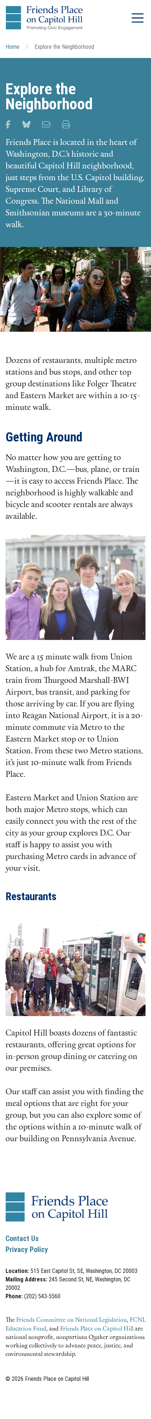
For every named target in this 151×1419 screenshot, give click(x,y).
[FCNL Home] (56, 1212)
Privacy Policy (26, 1249)
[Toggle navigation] (137, 17)
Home (12, 46)
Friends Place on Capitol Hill (96, 1329)
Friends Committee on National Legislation (71, 1320)
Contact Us (22, 1238)
